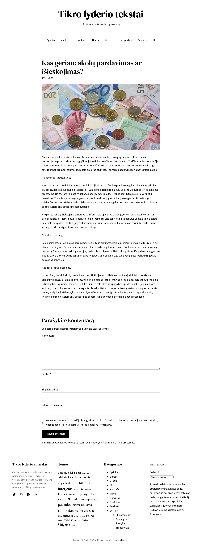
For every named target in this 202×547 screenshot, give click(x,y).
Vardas (46, 374)
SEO (91, 511)
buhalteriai (85, 473)
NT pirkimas (76, 499)
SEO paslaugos (65, 515)
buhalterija (62, 477)
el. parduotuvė (66, 483)
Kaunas (88, 489)
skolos (76, 516)
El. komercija (123, 515)
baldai (77, 472)
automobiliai (65, 472)
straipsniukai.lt (176, 501)
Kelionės (114, 489)
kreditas (72, 494)
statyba (90, 515)
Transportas (122, 527)
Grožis (113, 480)
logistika (88, 494)
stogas (60, 520)
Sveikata (114, 506)
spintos (82, 516)
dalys (77, 477)
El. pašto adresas (52, 389)
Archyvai (154, 472)
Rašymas (115, 498)
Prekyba (120, 523)
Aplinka (114, 472)
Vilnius (85, 520)
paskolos (64, 504)
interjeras (65, 488)
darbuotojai (85, 477)
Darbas (114, 476)
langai (79, 494)
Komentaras (49, 335)
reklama (86, 505)
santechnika (81, 511)
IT (111, 485)
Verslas (114, 510)
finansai (82, 482)
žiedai (73, 525)
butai (70, 477)
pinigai (76, 505)
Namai (113, 493)
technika (68, 520)
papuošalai (91, 499)
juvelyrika (78, 489)
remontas (66, 510)
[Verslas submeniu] (70, 40)
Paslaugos (121, 519)
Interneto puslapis (52, 405)
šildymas (64, 525)
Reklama (115, 502)
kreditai (63, 494)
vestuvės (77, 520)
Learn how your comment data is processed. (110, 442)
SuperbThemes (121, 539)
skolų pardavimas (76, 165)
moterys (62, 499)
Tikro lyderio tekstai (101, 14)
